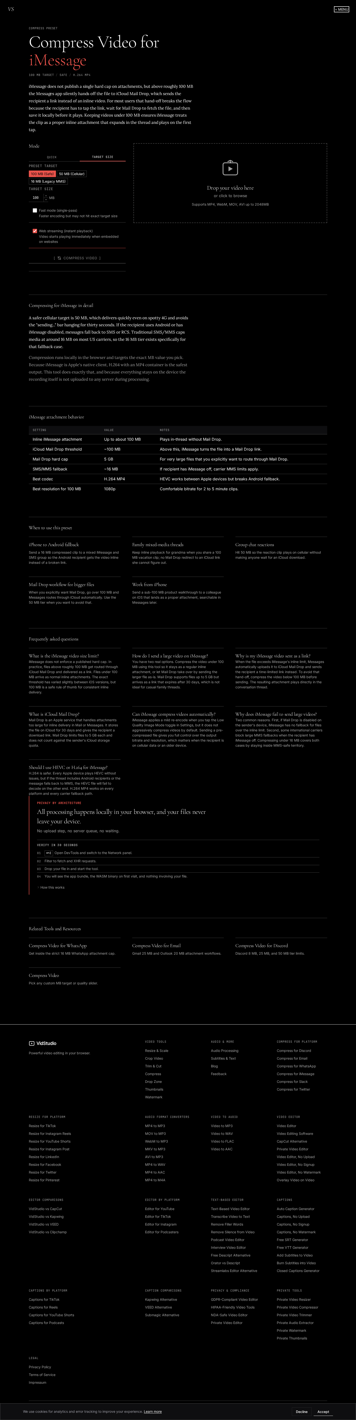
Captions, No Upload (293, 1216)
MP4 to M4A (155, 1180)
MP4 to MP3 (155, 1126)
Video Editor (286, 1126)
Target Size (102, 157)
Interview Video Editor (228, 1247)
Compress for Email (292, 1058)
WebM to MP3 (156, 1141)
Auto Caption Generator (295, 1209)
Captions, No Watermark (296, 1232)
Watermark (154, 1097)
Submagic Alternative (162, 1315)
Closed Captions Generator (298, 1271)
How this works (52, 887)
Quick (52, 157)
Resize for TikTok (42, 1126)
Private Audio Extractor (295, 1323)
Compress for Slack (292, 1081)
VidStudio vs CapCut (45, 1209)
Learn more (153, 1411)
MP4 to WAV (155, 1164)
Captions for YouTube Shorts (51, 1315)
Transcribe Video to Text (230, 1216)
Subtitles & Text (223, 1058)
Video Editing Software (295, 1133)
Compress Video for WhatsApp (58, 946)
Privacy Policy (40, 1367)
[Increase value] (46, 196)
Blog (214, 1066)
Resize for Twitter (42, 1172)
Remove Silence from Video (233, 1232)
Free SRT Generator (292, 1240)
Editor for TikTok (158, 1216)
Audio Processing (225, 1050)
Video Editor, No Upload (296, 1157)
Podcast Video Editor (227, 1240)
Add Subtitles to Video (295, 1255)
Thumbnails (154, 1089)
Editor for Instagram (161, 1224)
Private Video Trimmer (294, 1315)
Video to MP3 (222, 1126)
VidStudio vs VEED (44, 1224)
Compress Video (80, 258)
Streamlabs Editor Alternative (234, 1271)
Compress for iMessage (295, 1074)
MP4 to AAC (155, 1172)
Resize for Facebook (45, 1164)
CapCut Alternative (292, 1141)
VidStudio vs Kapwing (46, 1216)
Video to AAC (221, 1149)
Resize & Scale (156, 1050)
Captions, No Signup (293, 1224)
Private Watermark (291, 1330)
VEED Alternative (158, 1307)
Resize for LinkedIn (44, 1157)
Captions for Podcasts (46, 1323)
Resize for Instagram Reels (50, 1133)
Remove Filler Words (227, 1224)
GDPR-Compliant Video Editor (234, 1299)
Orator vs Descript (225, 1263)
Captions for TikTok (44, 1299)
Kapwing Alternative (161, 1299)
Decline (302, 1412)
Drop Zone (153, 1081)
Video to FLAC (222, 1141)
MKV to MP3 (155, 1149)
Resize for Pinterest (44, 1180)
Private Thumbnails (292, 1338)
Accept (323, 1412)
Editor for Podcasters (161, 1232)
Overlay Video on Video (295, 1180)
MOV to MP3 (155, 1133)
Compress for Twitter (293, 1089)
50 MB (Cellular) (72, 174)
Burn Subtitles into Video (296, 1263)
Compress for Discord (294, 1050)
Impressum (37, 1382)
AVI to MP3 (154, 1157)
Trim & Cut (153, 1066)
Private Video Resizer (294, 1299)
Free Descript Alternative (230, 1255)
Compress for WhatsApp (296, 1066)
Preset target (43, 166)
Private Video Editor (292, 1149)
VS (11, 9)
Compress (153, 1074)
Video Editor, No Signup (296, 1164)
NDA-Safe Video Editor (229, 1315)
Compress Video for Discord (261, 946)
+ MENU (341, 9)
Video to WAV (222, 1133)
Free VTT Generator (292, 1247)
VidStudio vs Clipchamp (48, 1232)
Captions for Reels (43, 1307)
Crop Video (154, 1058)
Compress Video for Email (156, 946)
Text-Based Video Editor (230, 1209)
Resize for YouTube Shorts (49, 1141)
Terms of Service (42, 1375)
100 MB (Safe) (42, 174)
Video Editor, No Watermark (299, 1172)
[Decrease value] (46, 200)
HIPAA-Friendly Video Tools (233, 1307)
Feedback (219, 1074)
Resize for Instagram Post (49, 1149)
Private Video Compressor (297, 1307)
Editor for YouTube (159, 1209)
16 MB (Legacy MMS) (48, 181)
